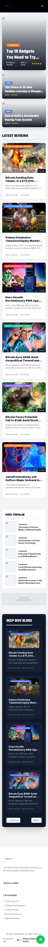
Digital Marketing (11, 918)
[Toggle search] (42, 6)
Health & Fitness (11, 910)
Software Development (14, 905)
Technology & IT (11, 901)
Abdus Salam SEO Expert (31, 940)
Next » (36, 820)
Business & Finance (12, 914)
